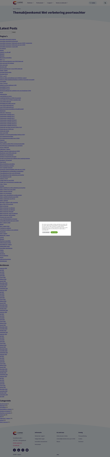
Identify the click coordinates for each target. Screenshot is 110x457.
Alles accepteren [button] (54, 232)
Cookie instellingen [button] (46, 232)
